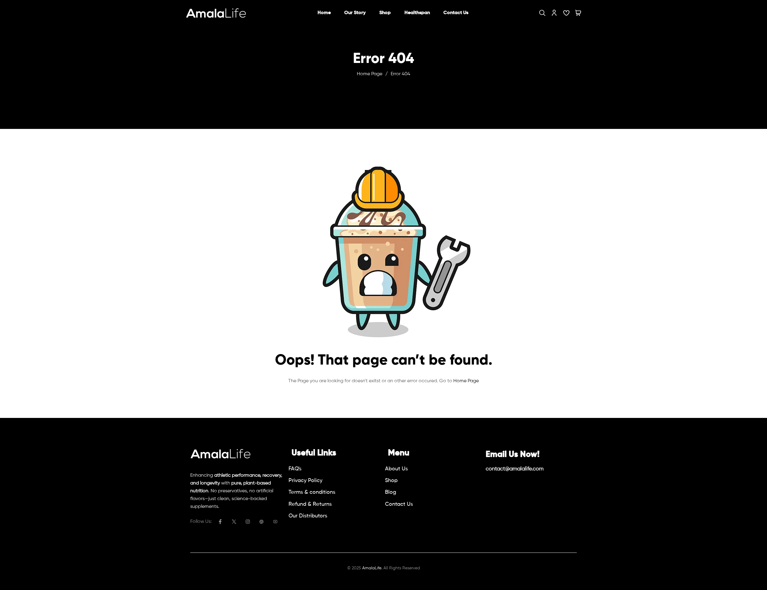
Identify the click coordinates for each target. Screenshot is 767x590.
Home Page (369, 74)
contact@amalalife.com (514, 469)
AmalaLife (371, 568)
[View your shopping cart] (578, 13)
